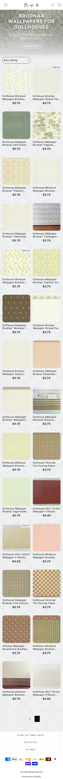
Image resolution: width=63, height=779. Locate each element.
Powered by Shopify (31, 777)
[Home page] (31, 4)
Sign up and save (31, 735)
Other (31, 749)
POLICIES (31, 742)
